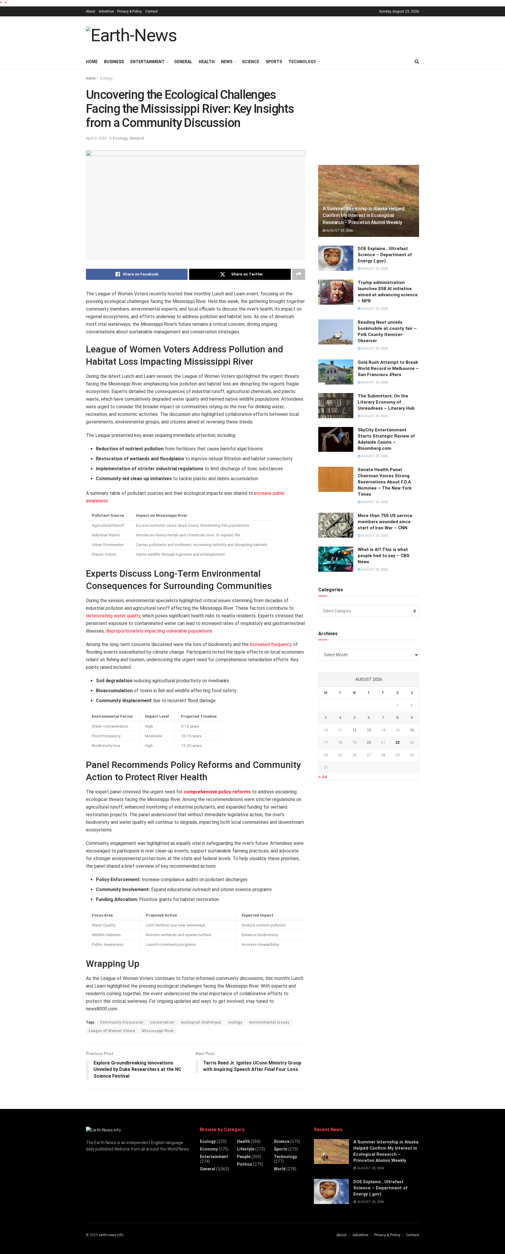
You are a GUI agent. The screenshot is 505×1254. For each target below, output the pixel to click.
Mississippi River (158, 1031)
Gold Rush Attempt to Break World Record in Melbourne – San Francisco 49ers (388, 368)
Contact (151, 11)
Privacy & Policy (129, 11)
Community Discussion (121, 1022)
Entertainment (147, 61)
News (226, 61)
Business (114, 61)
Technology (302, 61)
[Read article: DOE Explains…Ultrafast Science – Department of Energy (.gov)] (335, 258)
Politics (244, 1164)
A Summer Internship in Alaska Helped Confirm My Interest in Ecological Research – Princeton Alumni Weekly (363, 215)
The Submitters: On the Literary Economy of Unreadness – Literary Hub (386, 402)
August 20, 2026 (339, 230)
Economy (209, 1149)
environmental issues (269, 1022)
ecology (235, 1022)
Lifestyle (245, 1149)
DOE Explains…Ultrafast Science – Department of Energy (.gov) (385, 254)
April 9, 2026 (96, 138)
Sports (274, 61)
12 (354, 730)
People (243, 1156)
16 (412, 730)
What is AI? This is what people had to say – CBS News (383, 555)
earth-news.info (111, 1235)
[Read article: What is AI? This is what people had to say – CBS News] (335, 559)
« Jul (323, 776)
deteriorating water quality (113, 616)
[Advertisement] (312, 34)
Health (207, 61)
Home (92, 61)
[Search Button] (417, 61)
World (280, 1169)
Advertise (106, 11)
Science (250, 61)
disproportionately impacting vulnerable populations (159, 631)
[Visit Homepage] (131, 35)
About (90, 11)
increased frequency (271, 644)
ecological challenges (201, 1022)
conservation (162, 1022)
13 (369, 730)
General (183, 61)
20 (369, 742)
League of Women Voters (112, 1031)
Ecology (106, 78)
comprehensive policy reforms (217, 792)
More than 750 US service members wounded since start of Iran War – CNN (385, 521)
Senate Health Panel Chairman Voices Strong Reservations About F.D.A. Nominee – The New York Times (385, 482)
